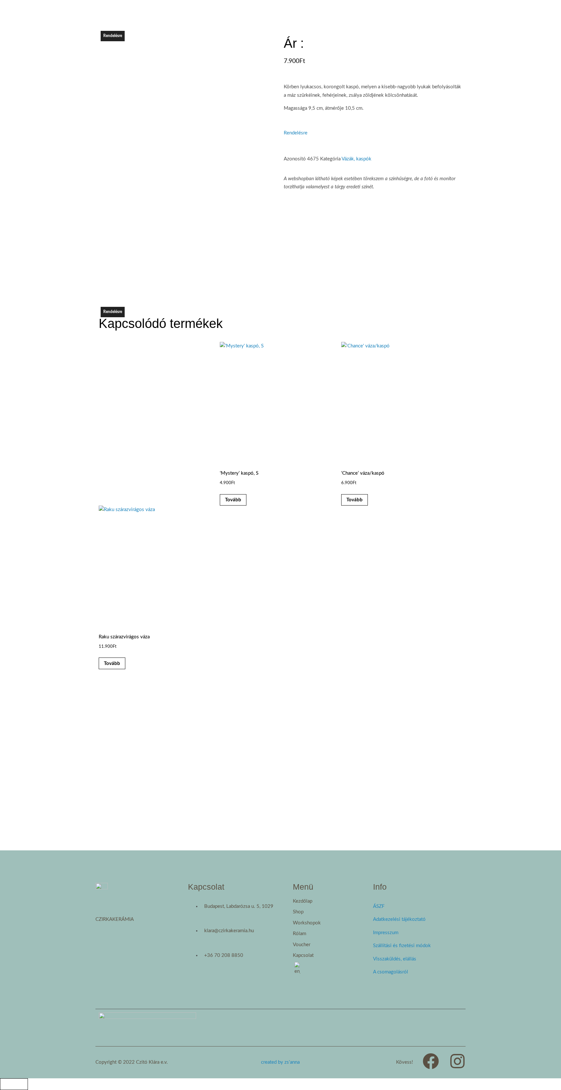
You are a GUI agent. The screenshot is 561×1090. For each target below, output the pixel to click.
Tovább (233, 499)
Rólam (299, 933)
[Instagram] (457, 1061)
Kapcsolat (303, 955)
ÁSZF (378, 906)
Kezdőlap (302, 901)
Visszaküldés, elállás (394, 959)
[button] (333, 912)
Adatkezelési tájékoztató (399, 919)
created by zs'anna (280, 1062)
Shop (298, 911)
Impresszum (385, 932)
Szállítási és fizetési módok (402, 945)
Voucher (301, 944)
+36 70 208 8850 (223, 955)
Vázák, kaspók (356, 159)
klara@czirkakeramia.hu (229, 930)
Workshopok (307, 923)
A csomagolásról (390, 972)
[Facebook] (431, 1061)
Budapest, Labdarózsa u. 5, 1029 (238, 906)
